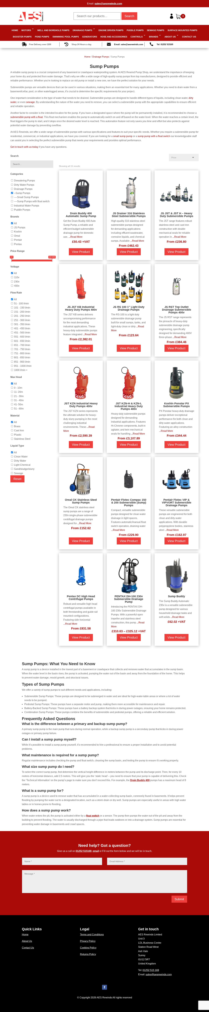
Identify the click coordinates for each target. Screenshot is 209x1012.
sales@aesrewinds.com (108, 3)
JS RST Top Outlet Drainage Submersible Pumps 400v (176, 309)
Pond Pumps (42, 36)
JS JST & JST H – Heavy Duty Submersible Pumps (176, 215)
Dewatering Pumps (24, 180)
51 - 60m (19, 408)
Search (129, 16)
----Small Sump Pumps (26, 197)
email (96, 851)
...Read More (75, 237)
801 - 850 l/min (22, 357)
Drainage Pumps (82, 30)
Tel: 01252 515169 (165, 44)
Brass (17, 426)
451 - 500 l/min (22, 332)
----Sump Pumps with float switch (32, 201)
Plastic (17, 434)
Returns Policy (88, 954)
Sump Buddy (176, 596)
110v (16, 277)
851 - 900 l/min (22, 361)
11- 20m (18, 392)
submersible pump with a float (26, 117)
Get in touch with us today (24, 147)
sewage (30, 102)
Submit (179, 899)
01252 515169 (83, 851)
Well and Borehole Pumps (53, 30)
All (15, 223)
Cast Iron (19, 430)
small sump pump (122, 136)
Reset (17, 479)
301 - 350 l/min (22, 324)
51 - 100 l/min (21, 303)
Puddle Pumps (135, 30)
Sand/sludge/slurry (24, 469)
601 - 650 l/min (22, 341)
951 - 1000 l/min (23, 366)
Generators (89, 36)
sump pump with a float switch (154, 136)
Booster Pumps (22, 36)
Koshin (18, 231)
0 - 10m (18, 387)
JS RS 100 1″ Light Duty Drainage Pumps (128, 308)
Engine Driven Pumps (111, 30)
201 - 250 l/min (22, 316)
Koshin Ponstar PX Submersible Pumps (176, 405)
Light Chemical (22, 465)
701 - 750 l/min (22, 349)
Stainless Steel (22, 439)
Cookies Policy (88, 947)
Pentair (18, 240)
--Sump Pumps (22, 193)
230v (16, 281)
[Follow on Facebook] (104, 987)
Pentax (18, 244)
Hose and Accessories (113, 36)
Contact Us (189, 36)
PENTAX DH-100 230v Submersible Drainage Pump (128, 599)
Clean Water (21, 456)
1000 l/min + (20, 370)
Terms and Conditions (92, 934)
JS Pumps (19, 227)
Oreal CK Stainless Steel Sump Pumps (81, 501)
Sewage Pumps (155, 30)
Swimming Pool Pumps (65, 36)
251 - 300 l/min (22, 320)
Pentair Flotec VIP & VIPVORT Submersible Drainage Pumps (176, 502)
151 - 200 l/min (22, 311)
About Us (170, 36)
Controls (137, 36)
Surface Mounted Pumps (182, 30)
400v (16, 285)
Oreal (17, 235)
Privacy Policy (87, 941)
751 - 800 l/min (22, 353)
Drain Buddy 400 (140, 780)
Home (15, 30)
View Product (81, 251)
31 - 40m (19, 400)
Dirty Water (20, 460)
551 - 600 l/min (22, 336)
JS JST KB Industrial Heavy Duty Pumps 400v (81, 308)
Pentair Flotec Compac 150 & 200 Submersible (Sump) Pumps (128, 502)
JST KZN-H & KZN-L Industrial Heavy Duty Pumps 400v (129, 406)
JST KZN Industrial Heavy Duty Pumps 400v (81, 405)
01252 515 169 (151, 970)
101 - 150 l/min (22, 307)
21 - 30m (19, 396)
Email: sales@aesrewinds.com (128, 44)
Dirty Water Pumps (24, 185)
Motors (26, 30)
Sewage (18, 473)
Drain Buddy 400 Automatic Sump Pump (81, 215)
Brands (153, 36)
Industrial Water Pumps (26, 205)
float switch (92, 815)
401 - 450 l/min (22, 328)
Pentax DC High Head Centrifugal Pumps (81, 598)
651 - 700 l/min (22, 345)
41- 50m (18, 404)
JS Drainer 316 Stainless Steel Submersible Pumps (129, 215)
